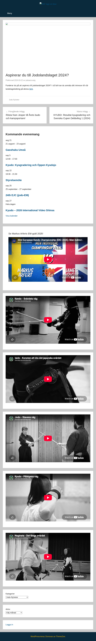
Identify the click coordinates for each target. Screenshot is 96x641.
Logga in (9, 625)
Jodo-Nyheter (14, 100)
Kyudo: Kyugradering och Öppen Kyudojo (31, 165)
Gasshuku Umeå (16, 149)
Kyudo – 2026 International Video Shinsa (30, 210)
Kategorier (10, 594)
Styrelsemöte (14, 180)
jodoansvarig (30, 80)
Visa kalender (12, 216)
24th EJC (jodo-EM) (17, 195)
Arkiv (8, 609)
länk (31, 89)
